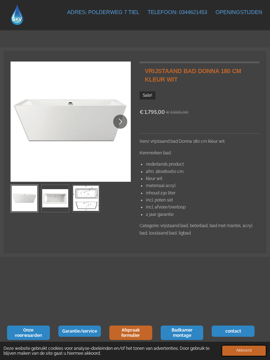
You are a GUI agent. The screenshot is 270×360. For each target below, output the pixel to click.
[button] (24, 198)
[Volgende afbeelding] (120, 122)
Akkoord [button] (244, 350)
